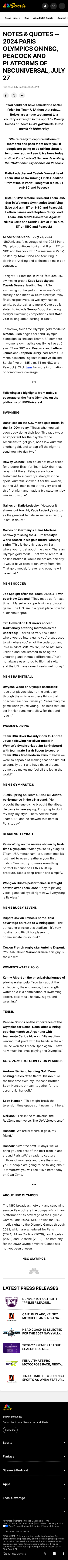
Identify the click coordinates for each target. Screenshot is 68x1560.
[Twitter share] (14, 95)
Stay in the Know (12, 1416)
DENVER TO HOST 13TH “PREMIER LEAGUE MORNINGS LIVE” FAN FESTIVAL (39, 1300)
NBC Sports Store (12, 1523)
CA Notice (35, 1526)
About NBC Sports (43, 18)
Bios (27, 18)
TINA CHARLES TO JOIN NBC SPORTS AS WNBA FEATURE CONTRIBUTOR (43, 1378)
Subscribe (10, 1430)
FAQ (47, 1520)
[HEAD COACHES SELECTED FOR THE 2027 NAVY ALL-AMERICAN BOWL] (11, 1332)
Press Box (28, 1523)
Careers (18, 1520)
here (29, 367)
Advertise (7, 1520)
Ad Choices (41, 1523)
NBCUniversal (23, 1531)
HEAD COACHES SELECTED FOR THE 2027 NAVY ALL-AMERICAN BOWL (42, 1331)
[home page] (15, 6)
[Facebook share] (6, 95)
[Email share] (22, 95)
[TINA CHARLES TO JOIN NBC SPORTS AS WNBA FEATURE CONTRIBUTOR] (11, 1379)
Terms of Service (50, 1526)
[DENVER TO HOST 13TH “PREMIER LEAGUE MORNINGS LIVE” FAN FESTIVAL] (11, 1302)
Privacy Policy (56, 1523)
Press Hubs (11, 18)
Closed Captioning (33, 1520)
